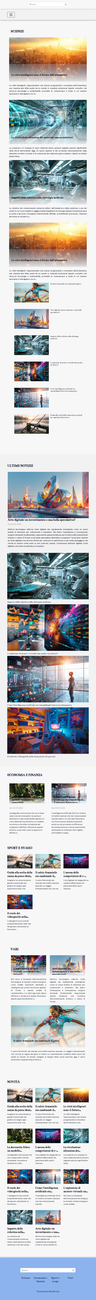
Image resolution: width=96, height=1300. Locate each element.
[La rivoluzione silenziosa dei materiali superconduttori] (48, 122)
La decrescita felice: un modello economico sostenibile (24, 799)
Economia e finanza (40, 1279)
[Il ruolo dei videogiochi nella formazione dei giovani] (48, 730)
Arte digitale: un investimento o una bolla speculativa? (41, 520)
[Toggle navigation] (11, 15)
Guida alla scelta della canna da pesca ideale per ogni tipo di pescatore (66, 416)
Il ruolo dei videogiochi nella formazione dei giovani (31, 756)
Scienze (25, 1277)
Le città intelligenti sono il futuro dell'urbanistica (39, 74)
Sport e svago (55, 1279)
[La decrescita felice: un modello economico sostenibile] (26, 793)
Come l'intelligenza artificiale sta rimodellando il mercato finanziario (63, 390)
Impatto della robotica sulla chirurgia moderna (37, 197)
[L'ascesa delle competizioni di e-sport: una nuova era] (76, 861)
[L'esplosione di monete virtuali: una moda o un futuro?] (31, 371)
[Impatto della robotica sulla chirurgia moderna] (48, 182)
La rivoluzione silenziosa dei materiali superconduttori (42, 137)
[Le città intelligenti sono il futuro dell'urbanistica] (48, 59)
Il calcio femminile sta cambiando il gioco (65, 284)
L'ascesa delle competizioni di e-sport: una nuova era (75, 876)
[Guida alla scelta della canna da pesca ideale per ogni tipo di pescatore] (31, 424)
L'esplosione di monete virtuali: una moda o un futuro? (32, 653)
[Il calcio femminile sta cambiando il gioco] (31, 293)
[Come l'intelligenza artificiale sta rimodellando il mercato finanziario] (31, 398)
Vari (70, 1277)
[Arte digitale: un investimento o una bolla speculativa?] (31, 319)
